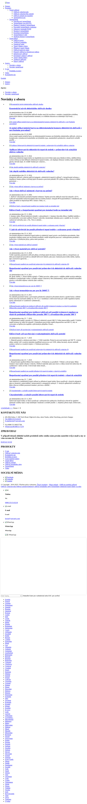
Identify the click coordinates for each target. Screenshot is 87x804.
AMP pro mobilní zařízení (68, 485)
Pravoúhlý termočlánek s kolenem (25, 27)
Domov (7, 6)
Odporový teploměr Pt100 (22, 29)
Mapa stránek (53, 485)
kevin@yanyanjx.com (12, 518)
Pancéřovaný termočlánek (22, 21)
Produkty (8, 8)
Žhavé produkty (42, 485)
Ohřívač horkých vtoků (21, 50)
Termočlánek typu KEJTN (22, 23)
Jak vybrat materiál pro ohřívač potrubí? (27, 249)
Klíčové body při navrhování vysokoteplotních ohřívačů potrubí (37, 334)
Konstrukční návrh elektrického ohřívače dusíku (30, 108)
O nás (7, 69)
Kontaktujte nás (10, 75)
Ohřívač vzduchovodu (21, 12)
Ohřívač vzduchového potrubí (24, 14)
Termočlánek (13, 19)
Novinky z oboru (15, 65)
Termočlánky (55, 486)
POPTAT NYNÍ (6, 442)
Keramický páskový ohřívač (23, 56)
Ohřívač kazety (19, 40)
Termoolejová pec (20, 18)
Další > (8, 408)
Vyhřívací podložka (20, 42)
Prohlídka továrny (15, 71)
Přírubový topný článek (21, 48)
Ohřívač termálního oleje (13, 464)
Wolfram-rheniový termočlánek (24, 37)
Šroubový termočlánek (21, 31)
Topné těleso (13, 38)
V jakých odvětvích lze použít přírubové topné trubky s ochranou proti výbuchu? (44, 229)
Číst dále (12, 118)
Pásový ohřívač (19, 61)
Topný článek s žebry (21, 46)
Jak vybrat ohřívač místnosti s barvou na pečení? (30, 191)
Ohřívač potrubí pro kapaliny (23, 16)
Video (7, 73)
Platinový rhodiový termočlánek (24, 25)
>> (12, 408)
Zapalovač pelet (19, 44)
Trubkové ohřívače (20, 59)
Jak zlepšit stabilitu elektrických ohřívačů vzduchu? (31, 171)
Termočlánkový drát (20, 35)
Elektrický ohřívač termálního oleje (39, 486)
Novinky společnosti (16, 67)
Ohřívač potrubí (10, 462)
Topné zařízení (14, 10)
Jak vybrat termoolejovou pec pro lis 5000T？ (29, 290)
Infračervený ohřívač (20, 54)
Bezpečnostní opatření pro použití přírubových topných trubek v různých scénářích (45, 375)
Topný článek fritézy (20, 57)
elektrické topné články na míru (70, 486)
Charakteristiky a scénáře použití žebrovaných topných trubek (36, 395)
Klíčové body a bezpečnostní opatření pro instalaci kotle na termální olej (40, 210)
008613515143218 (11, 503)
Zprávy (7, 63)
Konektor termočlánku (21, 33)
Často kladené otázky (12, 459)
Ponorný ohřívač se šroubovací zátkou (26, 52)
